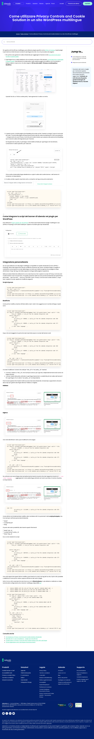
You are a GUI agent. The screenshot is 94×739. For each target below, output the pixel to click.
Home (18, 34)
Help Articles (24, 34)
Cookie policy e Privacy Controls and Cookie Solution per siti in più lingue (26, 640)
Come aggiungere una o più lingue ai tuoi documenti (20, 642)
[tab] (35, 183)
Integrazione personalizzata (79, 62)
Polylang (52, 50)
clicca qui (49, 723)
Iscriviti (87, 3)
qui (40, 583)
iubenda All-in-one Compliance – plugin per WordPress (22, 639)
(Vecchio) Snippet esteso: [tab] (44, 184)
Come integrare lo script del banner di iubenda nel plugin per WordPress (79, 58)
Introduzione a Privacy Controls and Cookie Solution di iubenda (24, 637)
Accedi (62, 3)
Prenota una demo (73, 3)
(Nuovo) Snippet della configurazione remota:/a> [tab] (18, 183)
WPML (47, 50)
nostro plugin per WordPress (20, 223)
